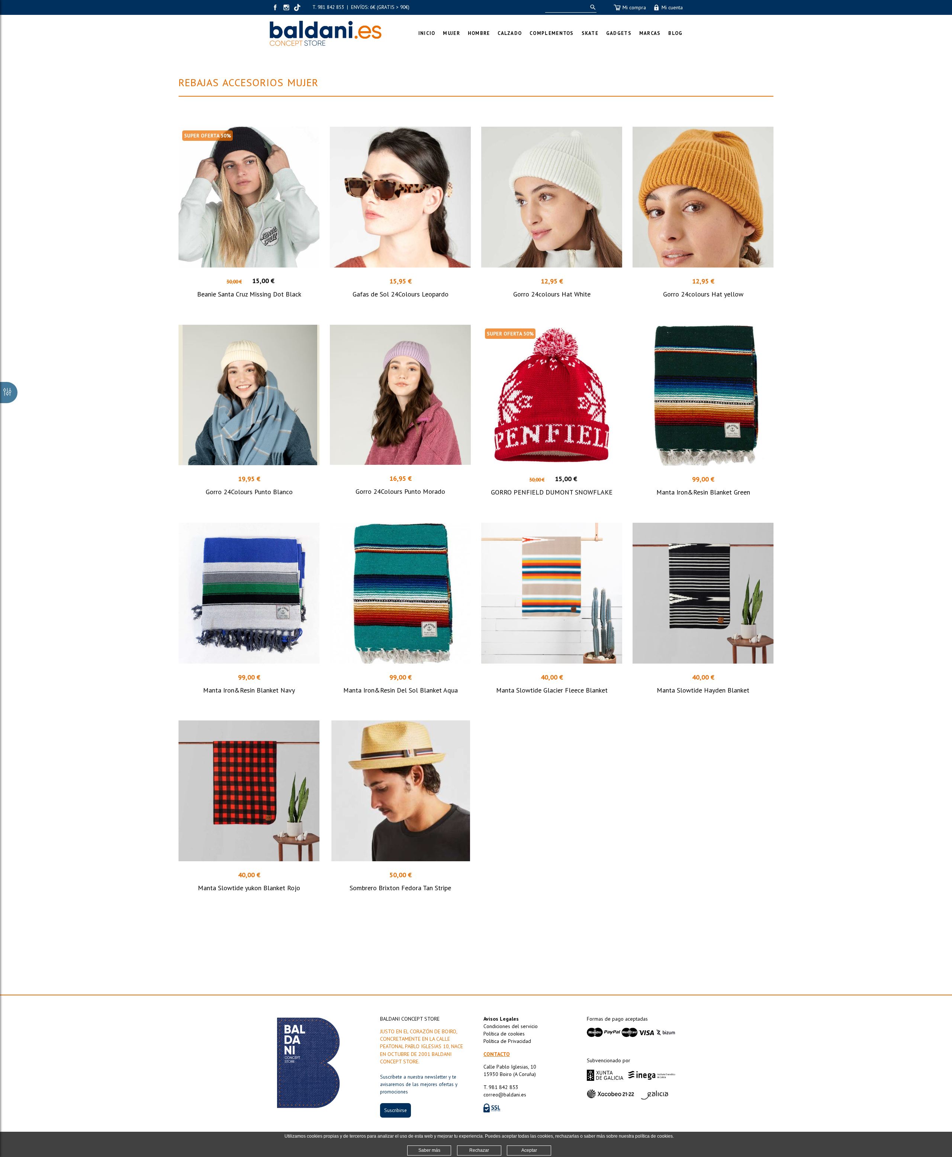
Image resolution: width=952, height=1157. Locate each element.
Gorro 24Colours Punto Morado (400, 491)
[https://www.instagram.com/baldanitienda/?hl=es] (286, 7)
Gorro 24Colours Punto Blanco (249, 491)
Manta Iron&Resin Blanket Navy (249, 690)
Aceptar (529, 1150)
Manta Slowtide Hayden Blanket (703, 690)
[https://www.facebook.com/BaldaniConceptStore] (275, 7)
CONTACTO (496, 1054)
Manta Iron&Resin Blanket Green (703, 492)
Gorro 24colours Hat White (552, 294)
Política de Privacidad (507, 1041)
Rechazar (479, 1150)
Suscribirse (395, 1110)
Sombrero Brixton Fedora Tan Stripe (400, 888)
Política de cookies (504, 1033)
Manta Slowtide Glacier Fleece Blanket (552, 690)
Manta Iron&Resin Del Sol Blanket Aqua (400, 690)
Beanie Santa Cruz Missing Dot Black (249, 294)
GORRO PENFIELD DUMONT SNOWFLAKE (551, 492)
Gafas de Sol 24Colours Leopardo (400, 294)
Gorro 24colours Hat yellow (703, 294)
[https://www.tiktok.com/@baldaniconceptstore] (297, 7)
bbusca (591, 7)
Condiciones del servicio (510, 1026)
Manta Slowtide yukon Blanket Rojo (249, 888)
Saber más (429, 1150)
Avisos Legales (501, 1018)
